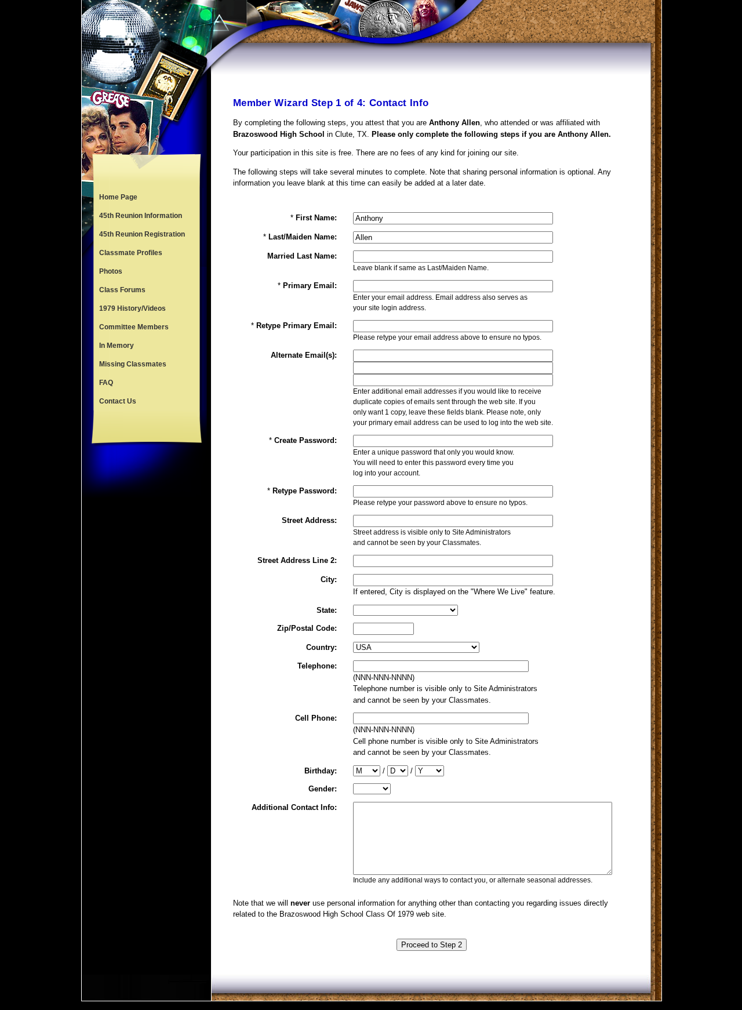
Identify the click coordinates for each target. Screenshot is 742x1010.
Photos (110, 271)
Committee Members (134, 327)
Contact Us (117, 401)
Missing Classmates (132, 364)
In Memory (116, 345)
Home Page (118, 197)
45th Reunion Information (140, 216)
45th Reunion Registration (142, 234)
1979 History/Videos (132, 308)
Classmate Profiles (130, 253)
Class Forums (122, 290)
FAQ (106, 383)
